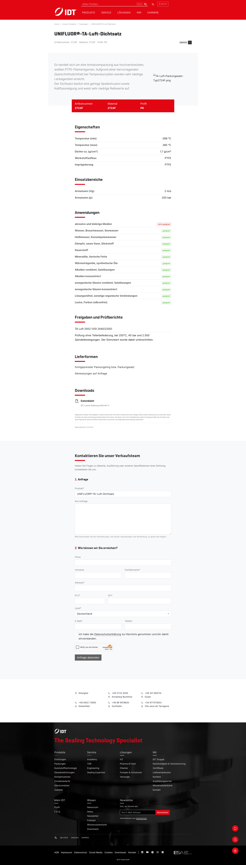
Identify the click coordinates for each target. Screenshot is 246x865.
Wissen (91, 800)
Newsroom (92, 807)
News (90, 811)
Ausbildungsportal (162, 781)
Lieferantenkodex (162, 772)
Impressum (66, 852)
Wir (139, 12)
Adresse (79, 582)
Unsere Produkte (69, 24)
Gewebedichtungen (64, 772)
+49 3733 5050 (119, 693)
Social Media (95, 852)
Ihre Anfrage (81, 501)
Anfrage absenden (88, 657)
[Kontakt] (235, 850)
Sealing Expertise (96, 772)
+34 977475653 (153, 702)
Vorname (79, 570)
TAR (89, 763)
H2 (121, 759)
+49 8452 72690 (87, 702)
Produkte (88, 12)
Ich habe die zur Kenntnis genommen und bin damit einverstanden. (123, 636)
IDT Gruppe (158, 759)
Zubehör (58, 790)
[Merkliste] (235, 828)
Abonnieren (162, 812)
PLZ (77, 595)
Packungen (83, 24)
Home (56, 24)
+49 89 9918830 (120, 702)
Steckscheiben (61, 785)
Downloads (93, 829)
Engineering (93, 768)
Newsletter (92, 816)
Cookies (108, 852)
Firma (78, 557)
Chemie (124, 768)
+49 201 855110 (152, 693)
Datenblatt (87, 400)
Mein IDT (164, 4)
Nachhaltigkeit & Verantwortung (169, 763)
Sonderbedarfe (62, 781)
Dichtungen (60, 759)
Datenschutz (141, 818)
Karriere (153, 12)
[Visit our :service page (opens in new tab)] (142, 852)
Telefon (128, 621)
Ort (109, 595)
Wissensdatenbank (162, 785)
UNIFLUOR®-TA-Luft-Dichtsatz (103, 24)
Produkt (79, 488)
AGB (56, 852)
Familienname (132, 570)
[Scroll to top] (242, 862)
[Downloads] (235, 839)
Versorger (125, 777)
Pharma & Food (128, 763)
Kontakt (157, 790)
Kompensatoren (62, 777)
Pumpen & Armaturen (131, 772)
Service (106, 12)
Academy (92, 759)
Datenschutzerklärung (107, 634)
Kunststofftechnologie (65, 768)
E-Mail (78, 621)
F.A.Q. (57, 811)
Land (77, 608)
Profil (57, 807)
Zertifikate (158, 768)
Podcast (91, 820)
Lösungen (124, 12)
